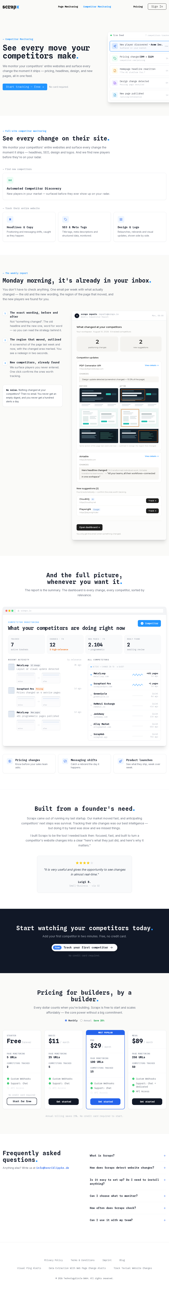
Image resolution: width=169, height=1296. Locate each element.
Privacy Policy (53, 1260)
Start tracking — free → (25, 86)
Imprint (107, 1260)
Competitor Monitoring (97, 6)
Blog (122, 1260)
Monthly (73, 1020)
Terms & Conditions (82, 1260)
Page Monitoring (68, 6)
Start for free (22, 1101)
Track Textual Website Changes (133, 1268)
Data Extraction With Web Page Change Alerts (77, 1268)
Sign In (157, 6)
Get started (63, 1101)
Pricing (138, 6)
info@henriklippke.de (52, 1167)
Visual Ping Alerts (29, 1268)
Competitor (151, 623)
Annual (94, 1020)
